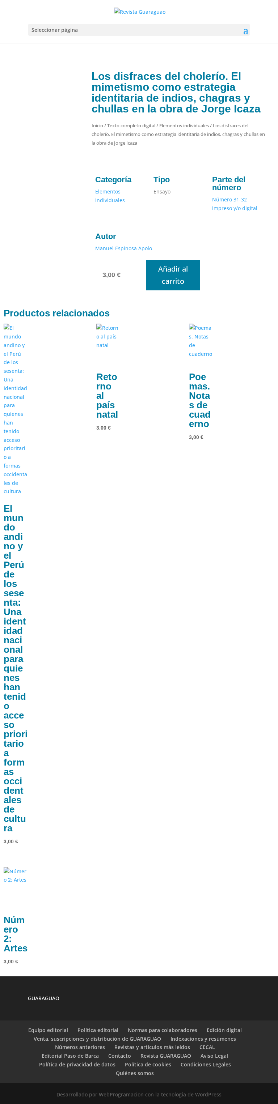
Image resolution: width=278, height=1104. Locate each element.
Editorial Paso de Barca (70, 1055)
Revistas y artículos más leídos (152, 1047)
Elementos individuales (184, 125)
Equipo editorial (48, 1030)
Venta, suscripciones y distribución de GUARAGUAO (97, 1038)
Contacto (119, 1055)
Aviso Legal (214, 1055)
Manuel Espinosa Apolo (123, 248)
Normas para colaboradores (162, 1030)
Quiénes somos (135, 1073)
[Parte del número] (217, 168)
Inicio (97, 125)
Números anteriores (80, 1047)
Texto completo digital (131, 125)
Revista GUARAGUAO (165, 1055)
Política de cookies (148, 1064)
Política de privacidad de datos (77, 1064)
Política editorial (97, 1030)
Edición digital (224, 1030)
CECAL (207, 1047)
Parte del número (228, 183)
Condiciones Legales (206, 1064)
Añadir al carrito (173, 275)
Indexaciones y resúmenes (203, 1038)
